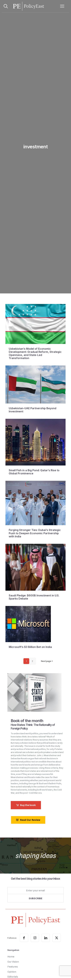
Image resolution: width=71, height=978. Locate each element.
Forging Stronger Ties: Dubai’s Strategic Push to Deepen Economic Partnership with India (35, 533)
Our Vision (13, 961)
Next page (46, 661)
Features (12, 966)
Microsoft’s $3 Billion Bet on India (30, 647)
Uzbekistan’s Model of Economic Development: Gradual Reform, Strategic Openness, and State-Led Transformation (35, 353)
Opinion (11, 971)
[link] (35, 920)
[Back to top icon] (64, 971)
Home (10, 956)
